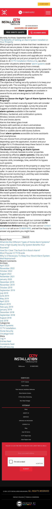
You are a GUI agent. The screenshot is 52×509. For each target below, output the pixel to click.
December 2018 (7, 312)
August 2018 (5, 317)
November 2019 (7, 284)
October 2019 (6, 287)
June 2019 (4, 295)
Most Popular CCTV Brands (12, 253)
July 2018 (4, 320)
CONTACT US (26, 424)
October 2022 (6, 271)
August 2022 (5, 274)
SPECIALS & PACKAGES (26, 420)
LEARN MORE (44, 4)
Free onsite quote (15, 32)
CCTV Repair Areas (26, 435)
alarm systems (38, 63)
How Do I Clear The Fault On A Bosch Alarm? (20, 250)
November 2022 (7, 268)
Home (26, 409)
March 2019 (5, 304)
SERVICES (26, 417)
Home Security (6, 331)
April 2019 (4, 301)
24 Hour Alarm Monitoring (25, 397)
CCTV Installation (8, 328)
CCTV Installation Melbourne (24, 61)
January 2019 (6, 309)
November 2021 (7, 276)
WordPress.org (7, 347)
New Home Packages (25, 400)
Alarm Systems (6, 325)
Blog (26, 428)
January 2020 (6, 279)
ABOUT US (26, 413)
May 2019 (4, 298)
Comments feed (7, 344)
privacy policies (18, 497)
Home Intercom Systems (25, 393)
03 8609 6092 (39, 32)
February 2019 (6, 307)
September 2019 (7, 290)
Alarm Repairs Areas (26, 439)
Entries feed (5, 341)
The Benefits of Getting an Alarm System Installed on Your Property (24, 41)
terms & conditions (32, 497)
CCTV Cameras (25, 382)
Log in (3, 338)
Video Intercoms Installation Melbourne (25, 389)
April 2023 (4, 265)
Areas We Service (26, 432)
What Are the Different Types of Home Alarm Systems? (25, 242)
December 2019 (7, 282)
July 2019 (4, 293)
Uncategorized (6, 333)
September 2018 (7, 315)
